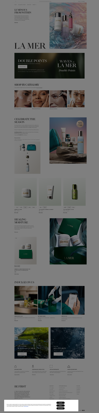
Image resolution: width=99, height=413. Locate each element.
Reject (60, 405)
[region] (41, 405)
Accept (60, 402)
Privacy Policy (26, 406)
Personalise (60, 408)
